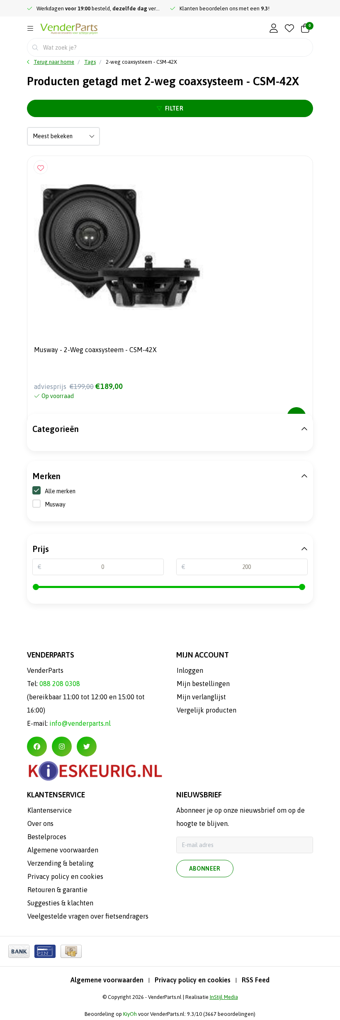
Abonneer (205, 868)
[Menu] (30, 29)
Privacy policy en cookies (193, 980)
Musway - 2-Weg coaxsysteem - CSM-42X (95, 349)
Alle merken (60, 491)
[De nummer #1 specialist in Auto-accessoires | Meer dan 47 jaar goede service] (69, 29)
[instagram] (62, 746)
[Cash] (71, 951)
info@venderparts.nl (80, 723)
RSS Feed (256, 980)
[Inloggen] (274, 29)
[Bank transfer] (18, 951)
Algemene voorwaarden (106, 980)
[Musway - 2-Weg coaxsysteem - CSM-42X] (170, 247)
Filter (174, 108)
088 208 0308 (59, 683)
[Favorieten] (289, 29)
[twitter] (87, 746)
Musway (55, 504)
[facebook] (37, 746)
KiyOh (130, 1014)
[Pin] (45, 951)
